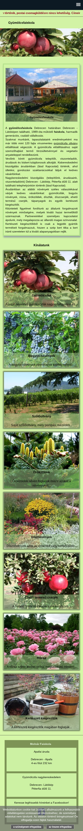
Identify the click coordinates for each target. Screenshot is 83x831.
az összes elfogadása (60, 826)
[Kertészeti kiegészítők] (41, 702)
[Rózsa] (41, 641)
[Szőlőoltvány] (41, 400)
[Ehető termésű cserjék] (41, 581)
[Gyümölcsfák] (41, 279)
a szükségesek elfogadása (27, 826)
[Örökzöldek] (41, 460)
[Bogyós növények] (41, 339)
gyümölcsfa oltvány (66, 143)
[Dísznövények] (41, 520)
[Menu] (78, 4)
